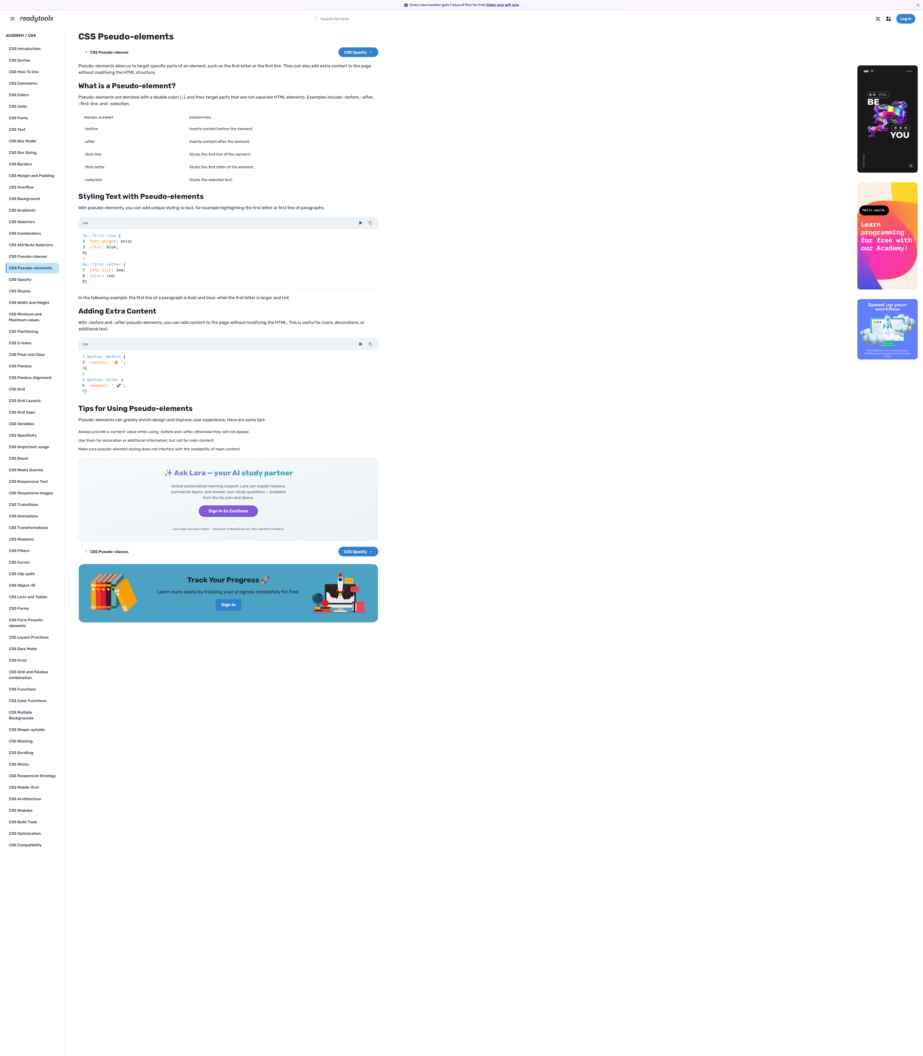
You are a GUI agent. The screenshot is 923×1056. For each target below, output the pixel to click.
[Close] (918, 5)
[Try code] (361, 223)
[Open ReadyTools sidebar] (12, 19)
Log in (905, 18)
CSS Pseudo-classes (109, 52)
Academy (15, 35)
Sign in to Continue (228, 511)
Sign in (228, 604)
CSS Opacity (355, 52)
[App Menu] (888, 19)
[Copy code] (370, 223)
